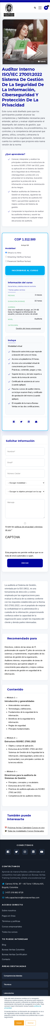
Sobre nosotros (9, 910)
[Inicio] (9, 7)
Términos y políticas (11, 921)
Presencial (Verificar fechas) (19, 261)
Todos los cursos (9, 932)
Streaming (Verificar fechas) (19, 257)
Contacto (6, 959)
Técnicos (7, 984)
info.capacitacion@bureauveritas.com (22, 897)
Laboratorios (9, 993)
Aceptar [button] (19, 1023)
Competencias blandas (13, 976)
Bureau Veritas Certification (14, 954)
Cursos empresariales (12, 926)
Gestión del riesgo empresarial (28, 328)
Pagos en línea (8, 916)
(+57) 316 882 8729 (14, 892)
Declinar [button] (31, 1023)
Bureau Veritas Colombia (13, 949)
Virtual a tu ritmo (14, 253)
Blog (4, 945)
